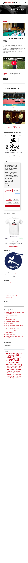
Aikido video (10, 74)
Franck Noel (10, 368)
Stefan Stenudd (16, 376)
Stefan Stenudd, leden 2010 (14, 127)
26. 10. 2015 (14, 107)
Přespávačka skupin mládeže (12, 321)
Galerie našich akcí (14, 73)
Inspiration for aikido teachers (13, 371)
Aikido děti (11, 353)
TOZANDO (14, 273)
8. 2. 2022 (5, 21)
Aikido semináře (16, 74)
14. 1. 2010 (14, 126)
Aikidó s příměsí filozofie (11, 315)
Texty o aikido (9, 287)
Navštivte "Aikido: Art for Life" (14, 157)
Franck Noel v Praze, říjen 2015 (14, 109)
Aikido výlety (16, 76)
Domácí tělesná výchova (14, 366)
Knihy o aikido (9, 291)
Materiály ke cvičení (10, 293)
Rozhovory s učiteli (10, 289)
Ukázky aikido (14, 378)
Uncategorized (9, 297)
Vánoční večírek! (9, 323)
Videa (19, 73)
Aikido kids (12, 355)
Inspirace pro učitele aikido (14, 368)
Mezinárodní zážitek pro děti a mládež (14, 328)
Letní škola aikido (14, 373)
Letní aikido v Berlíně (10, 334)
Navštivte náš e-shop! (14, 246)
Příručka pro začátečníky (11, 295)
